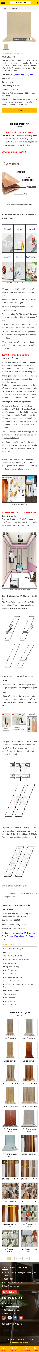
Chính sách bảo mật (11, 1303)
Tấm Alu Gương (9, 1001)
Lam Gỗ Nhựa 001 (10, 1038)
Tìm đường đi (11, 1292)
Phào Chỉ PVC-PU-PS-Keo (13, 990)
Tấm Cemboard (9, 997)
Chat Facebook (25, 1350)
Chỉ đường (35, 1350)
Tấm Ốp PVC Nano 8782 (29, 1084)
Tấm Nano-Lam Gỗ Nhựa (13, 977)
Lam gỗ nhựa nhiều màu (29, 1225)
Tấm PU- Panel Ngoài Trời (13, 956)
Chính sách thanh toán (12, 1310)
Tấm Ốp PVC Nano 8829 (10, 1106)
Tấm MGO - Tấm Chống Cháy (14, 949)
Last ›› (26, 1258)
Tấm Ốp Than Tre (10, 970)
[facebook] (15, 1318)
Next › (18, 1258)
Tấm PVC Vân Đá (10, 974)
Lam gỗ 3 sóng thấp (10, 1179)
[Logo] (20, 2)
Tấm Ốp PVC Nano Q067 (10, 1155)
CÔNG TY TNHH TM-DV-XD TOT (19, 1331)
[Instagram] (4, 1318)
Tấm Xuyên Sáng (10, 994)
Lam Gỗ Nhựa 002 (29, 1038)
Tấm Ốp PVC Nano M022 (10, 1130)
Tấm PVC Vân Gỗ (10, 1005)
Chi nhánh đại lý (9, 1313)
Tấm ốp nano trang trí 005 (29, 1250)
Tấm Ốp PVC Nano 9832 (29, 1106)
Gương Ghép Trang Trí (12, 981)
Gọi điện (3, 1350)
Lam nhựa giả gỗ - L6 (29, 1202)
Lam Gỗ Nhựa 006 (10, 1202)
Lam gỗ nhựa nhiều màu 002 (10, 1250)
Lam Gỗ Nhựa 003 (10, 1061)
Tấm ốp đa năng (10, 963)
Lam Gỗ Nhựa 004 (29, 1061)
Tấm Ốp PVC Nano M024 (29, 1130)
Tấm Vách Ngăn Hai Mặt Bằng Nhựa (16, 959)
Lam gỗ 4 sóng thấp (29, 1179)
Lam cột (7, 952)
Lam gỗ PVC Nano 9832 (10, 1084)
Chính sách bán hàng (11, 1307)
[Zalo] (9, 1318)
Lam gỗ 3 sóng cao (29, 1154)
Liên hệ (20, 110)
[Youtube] (21, 1318)
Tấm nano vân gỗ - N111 (10, 1225)
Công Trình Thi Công (11, 967)
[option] (6, 47)
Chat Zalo (13, 1350)
